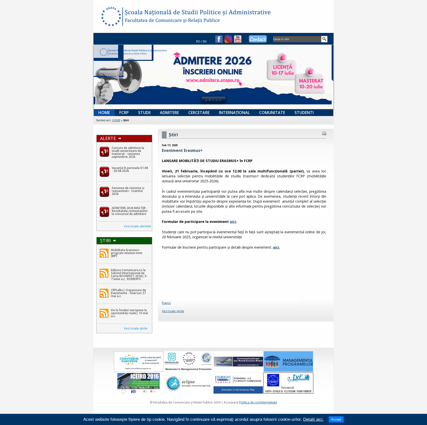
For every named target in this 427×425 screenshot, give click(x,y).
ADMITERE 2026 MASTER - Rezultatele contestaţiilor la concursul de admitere (130, 211)
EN (205, 41)
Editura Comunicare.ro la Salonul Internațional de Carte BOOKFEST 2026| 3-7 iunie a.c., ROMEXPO (129, 274)
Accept (336, 419)
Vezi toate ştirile (136, 328)
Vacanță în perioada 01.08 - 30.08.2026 (130, 169)
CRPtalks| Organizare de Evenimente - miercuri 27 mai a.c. (128, 293)
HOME (116, 120)
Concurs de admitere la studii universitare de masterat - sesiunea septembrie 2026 (128, 152)
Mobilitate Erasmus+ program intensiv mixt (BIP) (126, 253)
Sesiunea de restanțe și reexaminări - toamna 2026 (128, 191)
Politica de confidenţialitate (258, 402)
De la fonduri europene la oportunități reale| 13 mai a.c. (129, 313)
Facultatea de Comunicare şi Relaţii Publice (111, 17)
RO (198, 41)
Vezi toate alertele (137, 226)
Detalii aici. (313, 419)
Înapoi (166, 303)
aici (233, 221)
